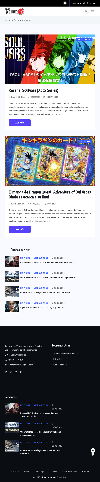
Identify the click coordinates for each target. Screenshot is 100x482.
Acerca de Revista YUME (65, 353)
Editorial (57, 359)
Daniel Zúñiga (18, 97)
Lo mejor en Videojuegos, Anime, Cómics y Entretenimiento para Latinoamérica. (24, 348)
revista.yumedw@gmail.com (20, 364)
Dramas (54, 471)
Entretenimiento (70, 471)
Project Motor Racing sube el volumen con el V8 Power (45, 292)
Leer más (19, 123)
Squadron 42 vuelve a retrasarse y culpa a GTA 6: (42, 307)
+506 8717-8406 (15, 360)
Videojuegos (40, 471)
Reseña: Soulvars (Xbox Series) (33, 90)
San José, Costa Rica (16, 355)
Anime (26, 471)
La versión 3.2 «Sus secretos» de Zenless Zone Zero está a (47, 262)
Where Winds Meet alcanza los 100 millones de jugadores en (48, 277)
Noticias (15, 471)
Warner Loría (17, 204)
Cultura (85, 471)
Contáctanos (60, 364)
